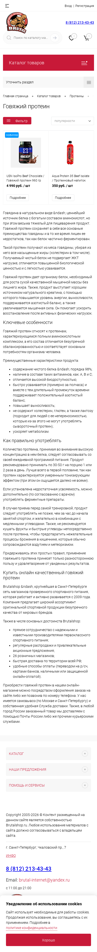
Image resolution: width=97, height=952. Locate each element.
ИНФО (11, 856)
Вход (68, 6)
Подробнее (18, 198)
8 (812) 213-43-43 (80, 22)
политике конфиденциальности (31, 928)
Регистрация (84, 6)
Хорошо (48, 940)
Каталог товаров (26, 62)
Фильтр (21, 121)
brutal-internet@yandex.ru (44, 880)
